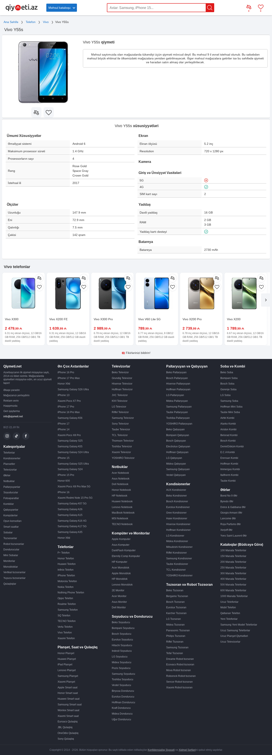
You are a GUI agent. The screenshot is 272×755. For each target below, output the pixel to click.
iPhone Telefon (66, 575)
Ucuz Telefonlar (229, 601)
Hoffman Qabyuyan (177, 452)
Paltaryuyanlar (11, 486)
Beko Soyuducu (121, 622)
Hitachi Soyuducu (122, 645)
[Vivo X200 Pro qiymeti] (201, 293)
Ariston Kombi (228, 429)
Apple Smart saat (67, 687)
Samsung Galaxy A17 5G (72, 526)
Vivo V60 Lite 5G (149, 319)
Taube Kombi (228, 480)
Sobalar (8, 532)
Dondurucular (11, 549)
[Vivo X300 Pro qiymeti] (112, 293)
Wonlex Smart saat (68, 710)
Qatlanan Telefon (230, 613)
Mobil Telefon (228, 607)
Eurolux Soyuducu (122, 639)
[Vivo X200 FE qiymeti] (68, 293)
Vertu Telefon (65, 626)
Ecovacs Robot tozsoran (180, 664)
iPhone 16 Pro (66, 372)
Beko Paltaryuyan (176, 372)
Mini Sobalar (10, 555)
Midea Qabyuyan (176, 463)
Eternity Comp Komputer (126, 556)
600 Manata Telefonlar (233, 590)
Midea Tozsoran (175, 624)
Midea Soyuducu (121, 662)
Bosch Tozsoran (175, 601)
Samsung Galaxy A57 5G (72, 503)
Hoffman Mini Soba (231, 406)
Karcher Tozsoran (176, 613)
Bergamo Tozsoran (177, 596)
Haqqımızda (10, 405)
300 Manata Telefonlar (233, 573)
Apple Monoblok (121, 573)
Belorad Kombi (229, 435)
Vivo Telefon (65, 632)
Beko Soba (226, 372)
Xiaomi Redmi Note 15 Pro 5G (75, 497)
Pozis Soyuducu (121, 668)
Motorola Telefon (67, 581)
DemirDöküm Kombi (232, 446)
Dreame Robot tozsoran (180, 658)
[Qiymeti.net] (21, 10)
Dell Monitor (119, 607)
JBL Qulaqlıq (65, 727)
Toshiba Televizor (122, 446)
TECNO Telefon (67, 621)
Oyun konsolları (12, 521)
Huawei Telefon (67, 564)
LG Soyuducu (120, 656)
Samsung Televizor (123, 417)
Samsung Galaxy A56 (70, 417)
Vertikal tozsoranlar (14, 572)
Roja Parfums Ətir (230, 524)
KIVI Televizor (120, 400)
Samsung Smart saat (70, 704)
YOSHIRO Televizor (123, 457)
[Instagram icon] (7, 436)
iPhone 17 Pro (66, 406)
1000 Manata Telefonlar (234, 596)
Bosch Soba (227, 383)
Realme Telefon (67, 604)
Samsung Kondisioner (179, 558)
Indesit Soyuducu (122, 650)
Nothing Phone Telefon (71, 592)
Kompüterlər (10, 515)
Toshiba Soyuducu (122, 679)
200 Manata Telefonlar (233, 561)
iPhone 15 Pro (66, 475)
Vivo (46, 22)
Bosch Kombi (228, 440)
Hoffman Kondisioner (178, 529)
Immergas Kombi (230, 469)
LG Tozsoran (173, 618)
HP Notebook (119, 495)
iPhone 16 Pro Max (69, 412)
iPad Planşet (65, 664)
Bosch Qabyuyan (176, 440)
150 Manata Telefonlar (233, 556)
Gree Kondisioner (176, 512)
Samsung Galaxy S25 (70, 440)
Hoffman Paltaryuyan (178, 389)
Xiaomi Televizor (121, 452)
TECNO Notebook (122, 524)
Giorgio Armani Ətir (231, 512)
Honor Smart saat (68, 693)
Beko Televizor (120, 372)
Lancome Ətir (228, 518)
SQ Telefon (64, 615)
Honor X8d (64, 537)
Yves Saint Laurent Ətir (233, 535)
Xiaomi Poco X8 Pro (69, 435)
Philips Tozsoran (175, 635)
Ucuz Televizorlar (230, 641)
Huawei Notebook (122, 501)
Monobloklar (10, 566)
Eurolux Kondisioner (178, 507)
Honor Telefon (66, 558)
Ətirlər (6, 475)
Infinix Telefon (66, 569)
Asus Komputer (120, 544)
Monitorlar (9, 561)
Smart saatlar (11, 526)
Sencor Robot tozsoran (179, 681)
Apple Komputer (121, 539)
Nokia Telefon (66, 587)
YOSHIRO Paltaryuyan (179, 423)
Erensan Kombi (229, 457)
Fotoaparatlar (11, 498)
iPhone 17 (63, 423)
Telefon (30, 22)
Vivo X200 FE (58, 319)
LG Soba (225, 395)
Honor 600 (64, 480)
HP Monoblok (120, 578)
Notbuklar (9, 481)
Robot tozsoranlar (13, 544)
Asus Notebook (120, 478)
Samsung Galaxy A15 (70, 515)
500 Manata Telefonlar (233, 584)
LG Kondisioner (175, 535)
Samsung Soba (229, 400)
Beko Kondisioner (176, 495)
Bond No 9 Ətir (228, 495)
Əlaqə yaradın (11, 390)
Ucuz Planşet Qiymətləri (234, 635)
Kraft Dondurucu (121, 707)
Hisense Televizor (122, 383)
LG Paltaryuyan (175, 395)
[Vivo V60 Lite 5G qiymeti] (157, 293)
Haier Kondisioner (176, 518)
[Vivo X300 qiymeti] (24, 293)
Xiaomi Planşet (66, 681)
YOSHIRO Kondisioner (179, 575)
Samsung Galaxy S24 (70, 469)
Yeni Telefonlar (229, 618)
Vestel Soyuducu (121, 685)
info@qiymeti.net (13, 416)
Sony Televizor (120, 423)
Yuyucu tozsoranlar (14, 578)
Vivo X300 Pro (103, 319)
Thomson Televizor (123, 440)
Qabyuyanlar (10, 509)
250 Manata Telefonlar (233, 567)
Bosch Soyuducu (121, 633)
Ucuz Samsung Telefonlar (235, 630)
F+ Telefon (64, 552)
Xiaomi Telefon (66, 638)
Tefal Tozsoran (174, 653)
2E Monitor (118, 590)
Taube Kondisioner (177, 564)
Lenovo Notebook (122, 507)
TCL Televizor (120, 435)
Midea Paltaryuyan (177, 400)
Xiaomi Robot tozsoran (179, 687)
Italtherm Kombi (229, 475)
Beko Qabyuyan (175, 429)
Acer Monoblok (120, 567)
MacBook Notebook (123, 512)
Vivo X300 (11, 319)
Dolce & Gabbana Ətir (233, 507)
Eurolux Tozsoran (176, 607)
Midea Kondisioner (177, 541)
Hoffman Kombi (229, 463)
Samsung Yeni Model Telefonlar (238, 624)
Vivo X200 (234, 319)
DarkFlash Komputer (124, 550)
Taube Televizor (121, 429)
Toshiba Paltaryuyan (178, 417)
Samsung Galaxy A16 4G (72, 520)
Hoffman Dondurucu (123, 702)
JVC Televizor (120, 395)
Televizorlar (10, 469)
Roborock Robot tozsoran (181, 676)
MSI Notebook (120, 518)
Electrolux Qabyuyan (178, 446)
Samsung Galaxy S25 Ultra (73, 463)
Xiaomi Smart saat (68, 716)
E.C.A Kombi (227, 452)
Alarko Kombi (228, 423)
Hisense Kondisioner (178, 524)
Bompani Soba (229, 378)
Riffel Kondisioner (176, 552)
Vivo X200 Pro (192, 319)
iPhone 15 (63, 457)
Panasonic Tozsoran (178, 630)
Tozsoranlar (10, 538)
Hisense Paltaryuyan (178, 383)
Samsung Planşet (68, 676)
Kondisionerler (11, 458)
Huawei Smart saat (68, 698)
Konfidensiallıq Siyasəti (161, 749)
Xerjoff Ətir (226, 529)
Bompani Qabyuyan (177, 435)
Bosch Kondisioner (177, 501)
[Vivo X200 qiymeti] (246, 293)
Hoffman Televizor (122, 389)
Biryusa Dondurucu (123, 690)
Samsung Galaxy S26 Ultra (73, 389)
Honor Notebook (121, 489)
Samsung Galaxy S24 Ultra (73, 452)
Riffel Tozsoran (174, 641)
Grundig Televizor (122, 378)
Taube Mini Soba (230, 412)
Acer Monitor (119, 596)
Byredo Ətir (226, 501)
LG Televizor (119, 406)
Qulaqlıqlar (9, 583)
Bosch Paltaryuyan (177, 378)
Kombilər (8, 503)
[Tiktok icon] (16, 436)
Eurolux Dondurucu (123, 696)
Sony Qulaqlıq (66, 738)
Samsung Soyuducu (123, 673)
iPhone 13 (63, 395)
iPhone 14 (63, 429)
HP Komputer (119, 561)
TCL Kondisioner (176, 569)
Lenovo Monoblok (122, 584)
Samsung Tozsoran (177, 647)
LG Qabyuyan (174, 457)
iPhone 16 (63, 492)
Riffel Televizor (120, 412)
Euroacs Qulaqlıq (68, 721)
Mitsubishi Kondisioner (179, 546)
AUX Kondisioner (176, 489)
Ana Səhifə (11, 22)
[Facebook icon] (25, 436)
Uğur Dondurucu (121, 719)
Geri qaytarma (11, 411)
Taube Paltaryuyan (177, 412)
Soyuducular (10, 492)
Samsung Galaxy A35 (70, 532)
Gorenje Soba (228, 389)
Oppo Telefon (65, 598)
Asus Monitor (119, 601)
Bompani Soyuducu (123, 628)
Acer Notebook (120, 472)
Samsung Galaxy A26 (70, 509)
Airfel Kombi (227, 417)
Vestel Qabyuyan (176, 475)
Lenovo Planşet (67, 670)
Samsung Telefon (68, 609)
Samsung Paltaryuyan (179, 406)
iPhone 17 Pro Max (69, 378)
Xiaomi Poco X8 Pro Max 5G (74, 486)
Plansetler (9, 463)
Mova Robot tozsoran (178, 670)
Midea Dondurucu (122, 713)
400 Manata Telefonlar (233, 578)
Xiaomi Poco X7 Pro (69, 400)
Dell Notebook (120, 484)
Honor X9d (64, 383)
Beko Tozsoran (174, 590)
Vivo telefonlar (17, 267)
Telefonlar (9, 452)
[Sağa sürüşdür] (265, 300)
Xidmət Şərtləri (187, 749)
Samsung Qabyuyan (178, 469)
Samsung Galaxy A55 (70, 446)
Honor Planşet (66, 653)
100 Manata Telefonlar (233, 550)
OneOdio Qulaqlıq (68, 733)
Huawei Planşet (67, 658)
